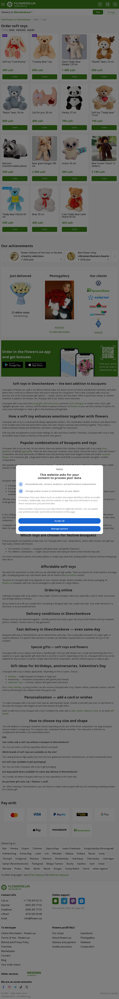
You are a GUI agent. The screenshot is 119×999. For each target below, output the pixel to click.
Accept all (59, 520)
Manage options (59, 528)
